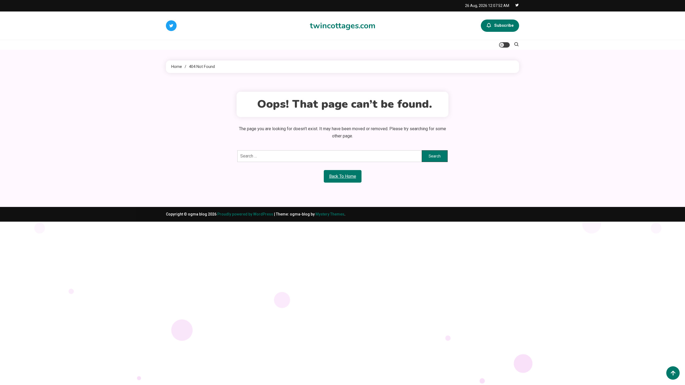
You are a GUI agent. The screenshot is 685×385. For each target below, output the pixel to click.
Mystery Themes (329, 214)
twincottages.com (342, 25)
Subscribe (504, 25)
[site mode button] (504, 45)
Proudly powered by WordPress (245, 214)
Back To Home (342, 176)
